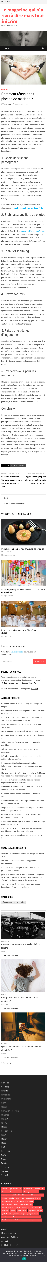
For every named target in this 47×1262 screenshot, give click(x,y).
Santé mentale (28, 1217)
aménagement (28, 1189)
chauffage (27, 1192)
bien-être (5, 1192)
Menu (7, 48)
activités (4, 1189)
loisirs (18, 1207)
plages (23, 1214)
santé (19, 1217)
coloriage (5, 1195)
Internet (4, 1119)
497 (8, 1063)
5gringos (5, 884)
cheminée (35, 1192)
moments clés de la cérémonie (32, 231)
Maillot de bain (36, 1207)
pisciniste (16, 1214)
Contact (4, 1175)
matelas (13, 1211)
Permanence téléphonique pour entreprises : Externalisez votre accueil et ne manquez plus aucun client (22, 766)
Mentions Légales (8, 1233)
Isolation (5, 1135)
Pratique (5, 941)
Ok (24, 1259)
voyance (38, 1220)
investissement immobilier (25, 1201)
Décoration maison (37, 1195)
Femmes (4, 1103)
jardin (16, 1204)
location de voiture (25, 1204)
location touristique (8, 1207)
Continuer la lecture (10, 955)
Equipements (6, 1131)
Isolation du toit (7, 1204)
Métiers (4, 1139)
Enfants (4, 1091)
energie (4, 1198)
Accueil (4, 1229)
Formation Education (10, 1111)
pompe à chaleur (32, 1214)
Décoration (25, 1195)
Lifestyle (4, 1123)
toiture (11, 1220)
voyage (31, 1220)
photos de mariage (18, 465)
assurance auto (39, 1189)
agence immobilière (15, 1189)
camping (18, 1192)
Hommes (5, 1115)
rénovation (12, 1217)
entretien (11, 1198)
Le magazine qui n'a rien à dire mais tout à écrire (22, 15)
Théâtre (4, 1220)
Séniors (4, 1159)
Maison (4, 1044)
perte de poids (6, 1214)
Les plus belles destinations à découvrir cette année (22, 731)
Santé (3, 994)
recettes (4, 1217)
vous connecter (17, 652)
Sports (4, 1163)
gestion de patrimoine (33, 1198)
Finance (4, 1107)
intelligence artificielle (8, 1201)
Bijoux (12, 1192)
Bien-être (5, 1083)
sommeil (36, 1217)
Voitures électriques (21, 1220)
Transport (5, 1171)
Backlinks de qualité (9, 1245)
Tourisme (5, 1167)
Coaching (5, 1087)
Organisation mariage (35, 1211)
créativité (13, 1195)
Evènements (5, 89)
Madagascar (26, 1207)
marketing (5, 1211)
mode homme (22, 1211)
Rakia (9, 104)
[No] (44, 1255)
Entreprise (5, 1095)
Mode (3, 1143)
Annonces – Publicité (9, 1237)
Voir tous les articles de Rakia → (15, 504)
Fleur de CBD (20, 1198)
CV (19, 1195)
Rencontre (5, 1151)
